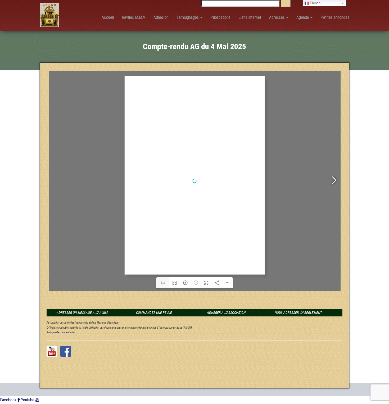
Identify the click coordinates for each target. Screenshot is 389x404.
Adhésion (161, 17)
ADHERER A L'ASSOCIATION (226, 312)
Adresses (277, 17)
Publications (220, 17)
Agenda (303, 17)
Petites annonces (334, 17)
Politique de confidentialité (61, 332)
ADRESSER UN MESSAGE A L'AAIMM (82, 312)
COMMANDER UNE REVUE (154, 312)
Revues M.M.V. (134, 17)
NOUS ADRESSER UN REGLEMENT (298, 312)
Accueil (108, 17)
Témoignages (188, 17)
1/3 (163, 283)
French (314, 3)
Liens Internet (249, 17)
